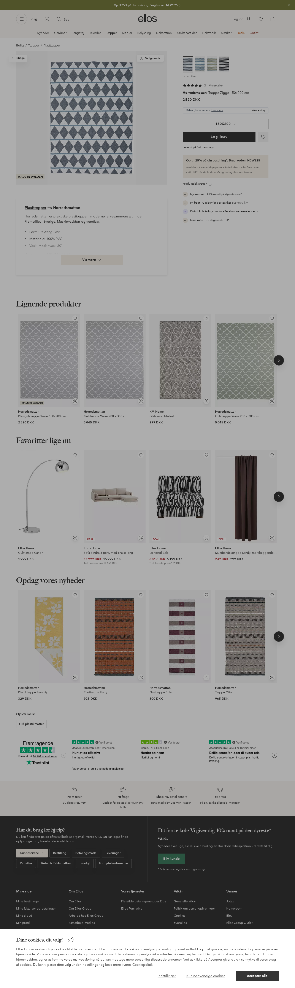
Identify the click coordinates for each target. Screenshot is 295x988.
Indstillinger (167, 976)
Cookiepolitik (142, 965)
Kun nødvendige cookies (205, 976)
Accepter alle (257, 976)
